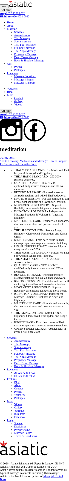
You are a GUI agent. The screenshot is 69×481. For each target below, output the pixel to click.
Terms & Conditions (25, 436)
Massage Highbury (24, 82)
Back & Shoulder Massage (29, 60)
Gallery (18, 101)
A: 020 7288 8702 (24, 372)
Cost (9, 63)
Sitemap (18, 423)
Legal (10, 420)
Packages (19, 69)
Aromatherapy (22, 35)
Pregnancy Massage (25, 54)
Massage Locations (25, 76)
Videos (18, 104)
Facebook (19, 417)
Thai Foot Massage (25, 44)
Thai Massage (22, 38)
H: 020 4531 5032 (24, 375)
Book (3, 479)
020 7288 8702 (12, 13)
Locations (12, 73)
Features (11, 378)
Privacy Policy (22, 429)
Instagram (19, 413)
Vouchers (12, 88)
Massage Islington (24, 79)
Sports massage (22, 41)
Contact (18, 98)
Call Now (5, 10)
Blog (10, 91)
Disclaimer (20, 426)
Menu (4, 6)
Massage (12, 28)
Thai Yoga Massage (25, 50)
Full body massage (24, 47)
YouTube (19, 410)
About (10, 25)
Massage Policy (23, 432)
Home (10, 22)
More (10, 94)
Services (19, 31)
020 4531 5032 (14, 16)
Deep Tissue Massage (26, 57)
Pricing (18, 66)
